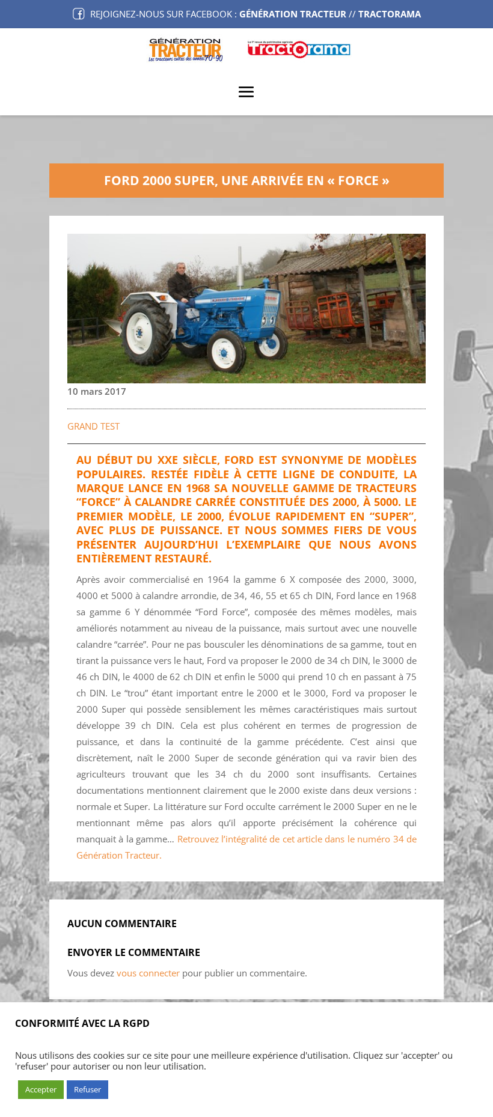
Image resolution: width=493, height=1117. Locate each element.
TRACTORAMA (389, 14)
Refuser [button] (87, 1089)
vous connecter (148, 973)
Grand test (93, 426)
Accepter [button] (41, 1089)
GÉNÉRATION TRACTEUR (292, 14)
